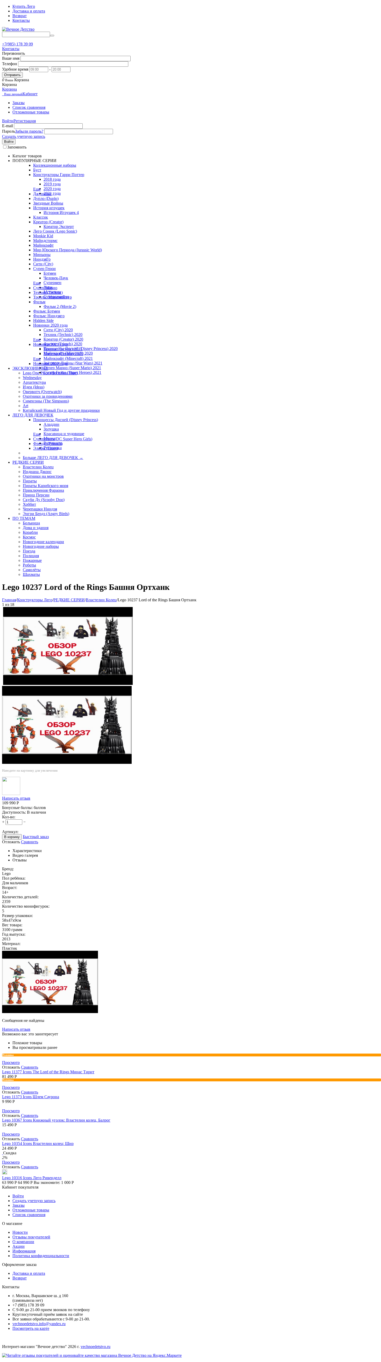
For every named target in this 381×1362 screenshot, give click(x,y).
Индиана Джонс (37, 471)
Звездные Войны (48, 203)
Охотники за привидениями (48, 396)
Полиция (31, 556)
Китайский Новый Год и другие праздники (61, 410)
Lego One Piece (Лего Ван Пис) (50, 373)
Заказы (18, 102)
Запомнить (16, 147)
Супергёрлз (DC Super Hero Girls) (62, 439)
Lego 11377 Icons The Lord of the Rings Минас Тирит (48, 1072)
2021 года (52, 193)
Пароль (8, 131)
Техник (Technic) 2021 (63, 349)
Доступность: (14, 812)
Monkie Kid (43, 236)
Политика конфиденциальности (40, 1255)
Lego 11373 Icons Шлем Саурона (30, 1097)
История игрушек (49, 208)
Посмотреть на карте (30, 1328)
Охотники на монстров (43, 476)
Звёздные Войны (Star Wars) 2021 (73, 363)
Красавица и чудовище (64, 433)
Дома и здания (35, 527)
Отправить (12, 75)
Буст (37, 170)
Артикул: (10, 832)
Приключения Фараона (43, 490)
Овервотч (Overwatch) (42, 391)
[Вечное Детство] (18, 29)
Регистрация (24, 121)
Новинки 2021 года (50, 344)
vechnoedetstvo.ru (95, 1346)
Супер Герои (44, 268)
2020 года (52, 188)
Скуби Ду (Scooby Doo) (44, 499)
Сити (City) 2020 (58, 330)
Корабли (30, 532)
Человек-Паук (56, 278)
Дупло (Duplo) (46, 198)
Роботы (29, 565)
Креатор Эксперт (59, 226)
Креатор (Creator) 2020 (63, 339)
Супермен (52, 282)
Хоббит (29, 504)
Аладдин (51, 424)
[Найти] (52, 35)
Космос (29, 537)
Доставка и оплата (28, 11)
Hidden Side (43, 320)
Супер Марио (45, 288)
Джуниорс (42, 194)
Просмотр (11, 1062)
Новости (20, 1232)
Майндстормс (45, 240)
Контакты (21, 20)
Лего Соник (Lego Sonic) (55, 231)
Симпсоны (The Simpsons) (46, 401)
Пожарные (32, 560)
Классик (40, 217)
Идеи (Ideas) (33, 387)
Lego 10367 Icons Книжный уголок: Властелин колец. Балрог (56, 1120)
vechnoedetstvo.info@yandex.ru (39, 1323)
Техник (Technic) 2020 (63, 334)
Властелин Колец (38, 467)
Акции (18, 1246)
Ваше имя (10, 58)
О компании (23, 1241)
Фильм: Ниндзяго (49, 316)
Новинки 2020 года (50, 325)
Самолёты (32, 570)
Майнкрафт (43, 245)
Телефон (9, 64)
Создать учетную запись (23, 136)
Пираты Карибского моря (45, 485)
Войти (7, 121)
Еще (37, 189)
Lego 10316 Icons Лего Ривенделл (31, 1178)
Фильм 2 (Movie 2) (60, 306)
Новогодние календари (43, 542)
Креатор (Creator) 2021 (63, 354)
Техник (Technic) (48, 292)
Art (25, 405)
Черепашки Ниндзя (40, 509)
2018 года (52, 179)
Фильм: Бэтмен (46, 311)
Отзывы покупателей (31, 1237)
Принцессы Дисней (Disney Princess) (65, 419)
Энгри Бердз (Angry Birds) (46, 513)
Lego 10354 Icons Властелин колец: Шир (38, 1143)
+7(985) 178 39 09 (17, 44)
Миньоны (42, 254)
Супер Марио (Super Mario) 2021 (72, 368)
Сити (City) (43, 264)
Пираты (30, 481)
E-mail (7, 126)
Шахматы (31, 574)
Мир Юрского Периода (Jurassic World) (67, 250)
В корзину (12, 837)
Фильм (39, 302)
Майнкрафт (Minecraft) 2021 (68, 358)
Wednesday (32, 377)
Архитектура (34, 382)
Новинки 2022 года (50, 363)
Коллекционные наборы (54, 165)
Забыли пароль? (29, 131)
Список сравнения (28, 107)
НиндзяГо (42, 259)
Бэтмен (50, 273)
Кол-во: (8, 817)
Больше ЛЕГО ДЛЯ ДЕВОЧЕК (53, 457)
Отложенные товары (30, 112)
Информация (24, 1251)
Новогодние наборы (41, 546)
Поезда (29, 551)
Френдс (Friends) (47, 443)
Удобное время (15, 69)
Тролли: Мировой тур (52, 297)
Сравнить (29, 842)
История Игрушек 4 (61, 212)
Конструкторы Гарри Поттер (58, 174)
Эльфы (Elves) (45, 448)
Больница (31, 523)
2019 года (52, 184)
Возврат (19, 16)
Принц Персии (36, 495)
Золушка (51, 429)
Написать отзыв (16, 798)
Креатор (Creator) (48, 222)
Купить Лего (23, 6)
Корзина (9, 89)
